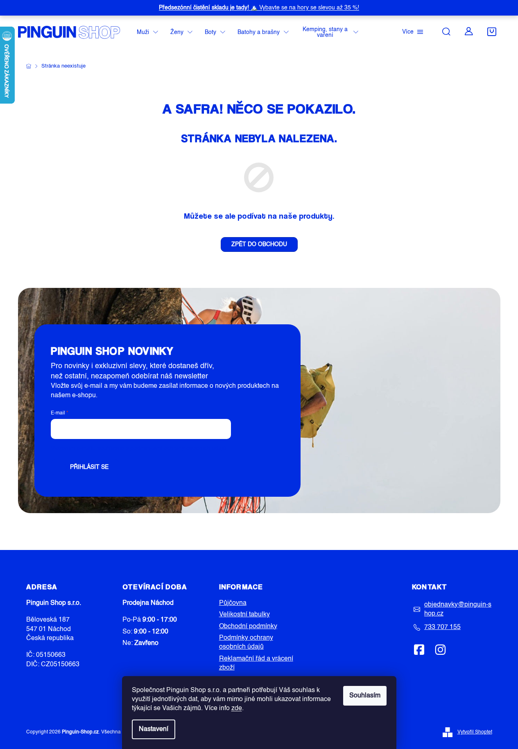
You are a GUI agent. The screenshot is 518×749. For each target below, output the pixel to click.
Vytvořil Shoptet (474, 732)
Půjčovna (233, 603)
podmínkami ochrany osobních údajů (178, 448)
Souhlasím (364, 695)
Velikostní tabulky (244, 614)
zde (236, 708)
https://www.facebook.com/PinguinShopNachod (419, 649)
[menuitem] (147, 32)
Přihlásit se (89, 467)
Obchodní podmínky (248, 626)
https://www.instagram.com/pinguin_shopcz (440, 649)
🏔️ (259, 8)
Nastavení (153, 729)
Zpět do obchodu (259, 244)
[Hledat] (446, 31)
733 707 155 (442, 627)
